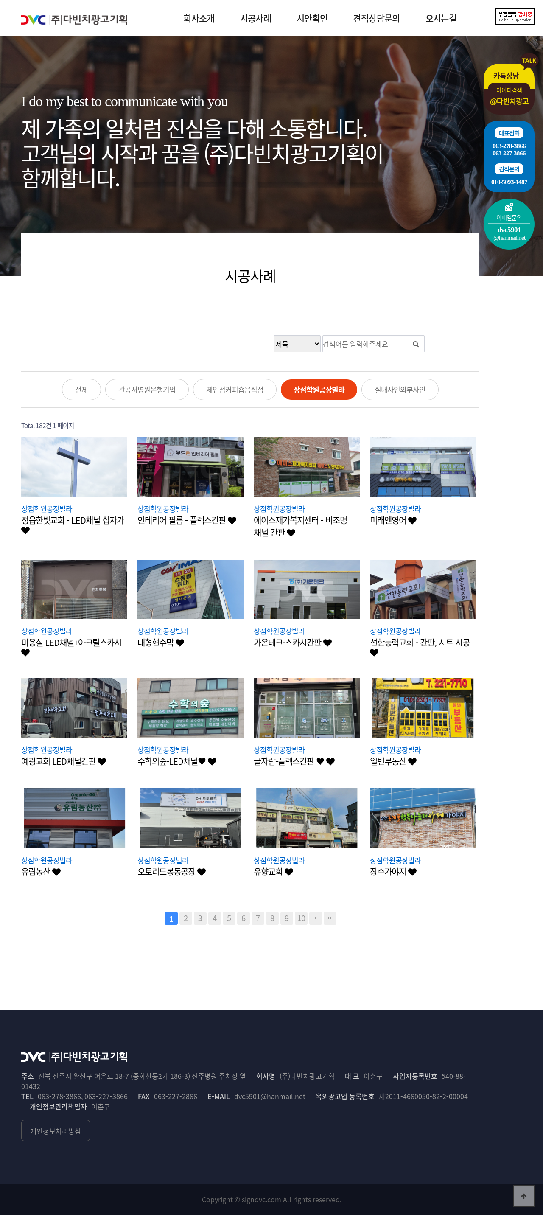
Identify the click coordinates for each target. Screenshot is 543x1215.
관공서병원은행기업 (147, 389)
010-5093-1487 (509, 182)
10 (301, 918)
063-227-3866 (509, 153)
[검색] (415, 344)
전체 (81, 389)
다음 (315, 918)
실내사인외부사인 (400, 389)
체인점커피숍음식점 (234, 389)
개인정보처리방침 (55, 1131)
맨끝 (330, 918)
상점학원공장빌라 (319, 389)
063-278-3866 (509, 146)
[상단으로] (524, 1196)
